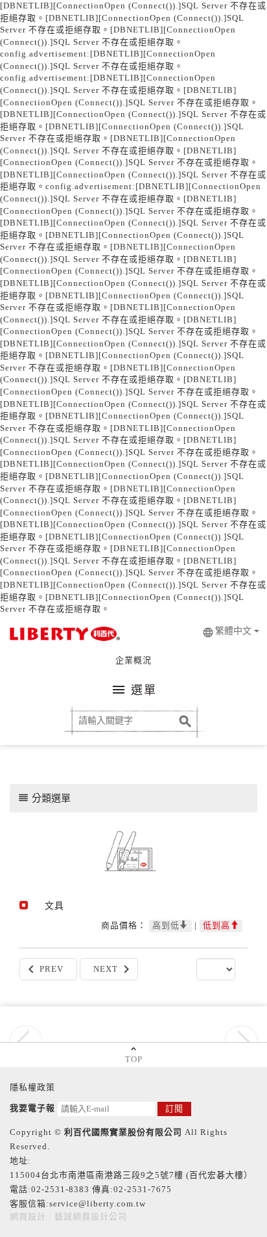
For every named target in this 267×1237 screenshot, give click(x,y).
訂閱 (174, 1108)
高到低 (166, 925)
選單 (134, 689)
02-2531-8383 (60, 1189)
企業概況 (133, 660)
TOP (134, 1059)
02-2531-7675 (142, 1189)
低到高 (216, 925)
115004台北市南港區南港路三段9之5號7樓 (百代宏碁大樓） (131, 1175)
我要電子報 (32, 1108)
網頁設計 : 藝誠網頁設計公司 (68, 1216)
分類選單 (44, 797)
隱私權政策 (32, 1087)
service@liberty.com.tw (97, 1203)
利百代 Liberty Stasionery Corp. (63, 635)
